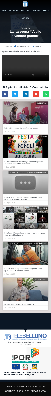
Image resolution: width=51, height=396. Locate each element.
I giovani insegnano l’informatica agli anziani (21, 128)
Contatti (10, 391)
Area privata (38, 391)
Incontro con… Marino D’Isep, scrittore (19, 304)
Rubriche (25, 10)
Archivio (25, 18)
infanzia (38, 46)
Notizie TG (13, 10)
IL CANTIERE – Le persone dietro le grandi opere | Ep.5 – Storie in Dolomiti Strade (23, 270)
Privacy (10, 387)
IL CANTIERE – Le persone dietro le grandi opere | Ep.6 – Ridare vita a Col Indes (23, 198)
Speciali (36, 10)
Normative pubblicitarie (30, 387)
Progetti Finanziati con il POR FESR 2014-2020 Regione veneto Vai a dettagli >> (25, 373)
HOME (3, 10)
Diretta (46, 10)
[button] (5, 94)
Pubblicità (23, 391)
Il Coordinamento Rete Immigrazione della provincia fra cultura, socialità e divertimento (24, 163)
